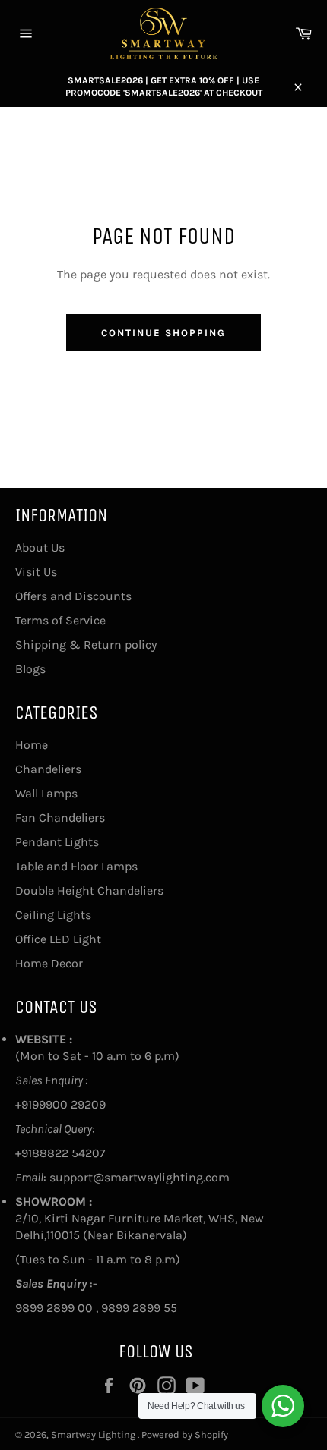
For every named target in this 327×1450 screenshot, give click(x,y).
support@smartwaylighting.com (139, 1177)
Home (31, 745)
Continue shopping (163, 332)
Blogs (30, 669)
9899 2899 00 (54, 1308)
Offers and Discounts (73, 596)
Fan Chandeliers (60, 817)
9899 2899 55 (139, 1308)
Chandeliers (48, 769)
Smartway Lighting (94, 1434)
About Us (40, 547)
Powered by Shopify (184, 1434)
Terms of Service (60, 620)
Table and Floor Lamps (76, 866)
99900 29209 (69, 1104)
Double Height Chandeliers (89, 890)
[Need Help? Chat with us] (283, 1406)
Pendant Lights (57, 842)
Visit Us (36, 572)
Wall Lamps (46, 793)
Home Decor (49, 963)
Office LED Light (58, 939)
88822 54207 (69, 1153)
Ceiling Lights (53, 914)
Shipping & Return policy (86, 644)
